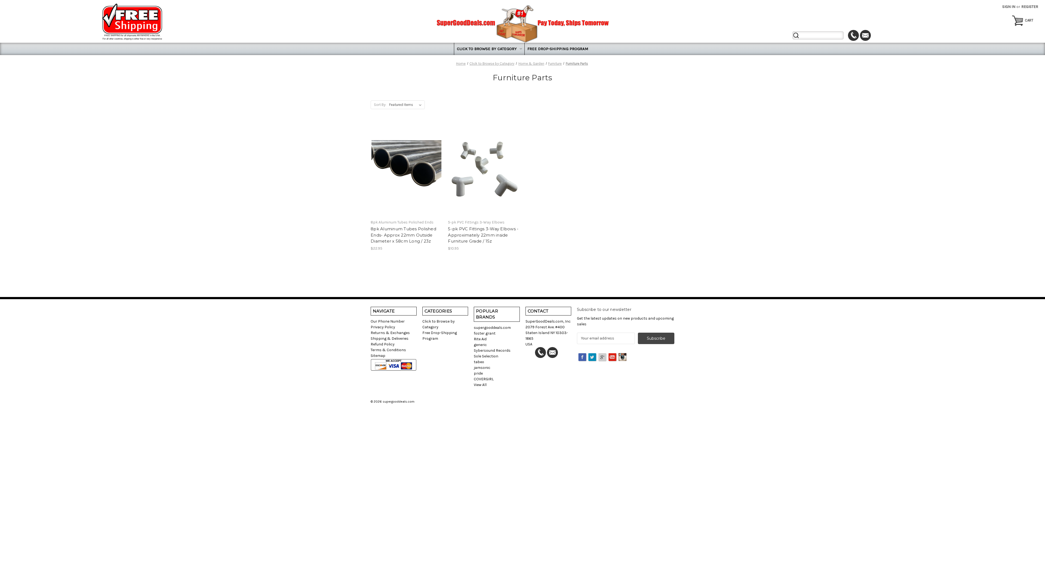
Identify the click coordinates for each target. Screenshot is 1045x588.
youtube (612, 357)
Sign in (1008, 6)
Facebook (582, 357)
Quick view (405, 160)
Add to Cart (406, 179)
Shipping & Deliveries (389, 338)
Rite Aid (480, 339)
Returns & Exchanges (390, 332)
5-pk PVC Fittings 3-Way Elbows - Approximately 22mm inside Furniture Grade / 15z (483, 235)
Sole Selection (486, 356)
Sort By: (380, 105)
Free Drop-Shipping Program (557, 48)
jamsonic (482, 367)
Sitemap (378, 355)
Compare (405, 169)
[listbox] (406, 105)
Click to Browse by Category (487, 48)
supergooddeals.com (492, 327)
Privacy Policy (383, 327)
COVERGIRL (484, 379)
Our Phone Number (388, 321)
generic (480, 344)
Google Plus (602, 357)
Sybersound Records (492, 350)
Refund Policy (383, 344)
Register (1029, 6)
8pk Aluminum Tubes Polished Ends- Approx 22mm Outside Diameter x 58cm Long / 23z (403, 235)
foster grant (485, 333)
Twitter (592, 357)
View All (480, 384)
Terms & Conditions (388, 350)
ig (623, 357)
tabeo (479, 362)
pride (478, 373)
